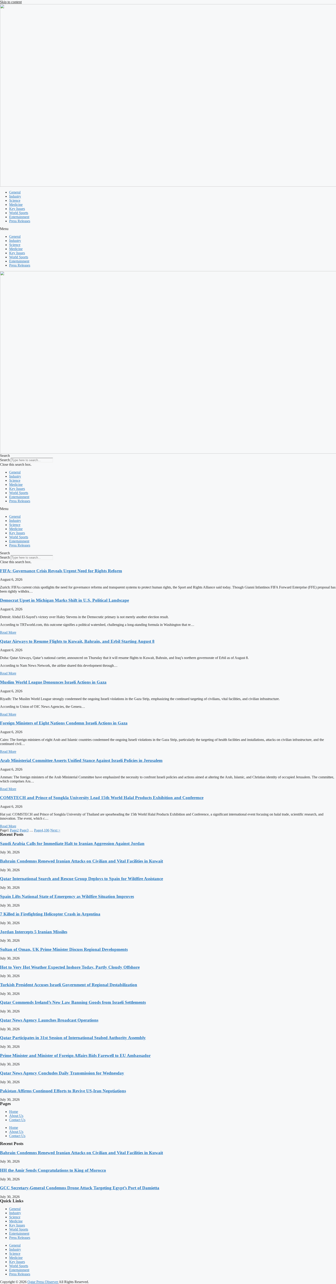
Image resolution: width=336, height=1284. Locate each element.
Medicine (16, 205)
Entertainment (19, 217)
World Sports (18, 213)
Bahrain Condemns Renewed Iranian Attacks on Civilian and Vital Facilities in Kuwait (81, 861)
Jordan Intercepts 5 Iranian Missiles (33, 931)
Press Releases (19, 221)
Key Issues (17, 209)
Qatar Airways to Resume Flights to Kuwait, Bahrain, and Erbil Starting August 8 (77, 641)
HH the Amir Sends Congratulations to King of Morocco (53, 1170)
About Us (16, 1116)
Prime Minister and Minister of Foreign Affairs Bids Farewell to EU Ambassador (75, 1055)
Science (14, 200)
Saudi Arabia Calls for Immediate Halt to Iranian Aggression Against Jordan (72, 843)
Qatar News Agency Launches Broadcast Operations (49, 1020)
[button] (168, 229)
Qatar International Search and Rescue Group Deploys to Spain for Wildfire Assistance (81, 878)
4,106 (41, 830)
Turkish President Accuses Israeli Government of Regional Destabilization (68, 984)
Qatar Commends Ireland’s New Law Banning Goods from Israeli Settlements (73, 1002)
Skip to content (11, 2)
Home (13, 1112)
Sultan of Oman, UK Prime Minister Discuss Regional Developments (64, 949)
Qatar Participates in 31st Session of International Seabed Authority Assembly (73, 1037)
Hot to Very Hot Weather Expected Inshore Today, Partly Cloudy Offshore (70, 967)
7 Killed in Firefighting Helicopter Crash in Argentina (50, 914)
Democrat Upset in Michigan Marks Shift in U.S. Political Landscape (64, 600)
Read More (8, 632)
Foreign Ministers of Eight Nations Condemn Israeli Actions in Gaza (64, 723)
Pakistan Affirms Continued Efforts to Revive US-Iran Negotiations (63, 1090)
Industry (15, 196)
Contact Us (17, 1120)
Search (5, 460)
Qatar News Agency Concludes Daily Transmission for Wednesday (62, 1073)
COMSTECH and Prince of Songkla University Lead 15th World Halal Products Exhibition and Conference (101, 797)
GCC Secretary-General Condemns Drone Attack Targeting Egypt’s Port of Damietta (79, 1187)
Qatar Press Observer (43, 1282)
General (15, 192)
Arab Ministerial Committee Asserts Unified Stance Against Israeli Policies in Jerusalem (81, 760)
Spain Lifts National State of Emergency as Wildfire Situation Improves (67, 896)
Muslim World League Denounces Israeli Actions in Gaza (53, 682)
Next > (55, 830)
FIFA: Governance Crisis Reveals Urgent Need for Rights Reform (61, 570)
